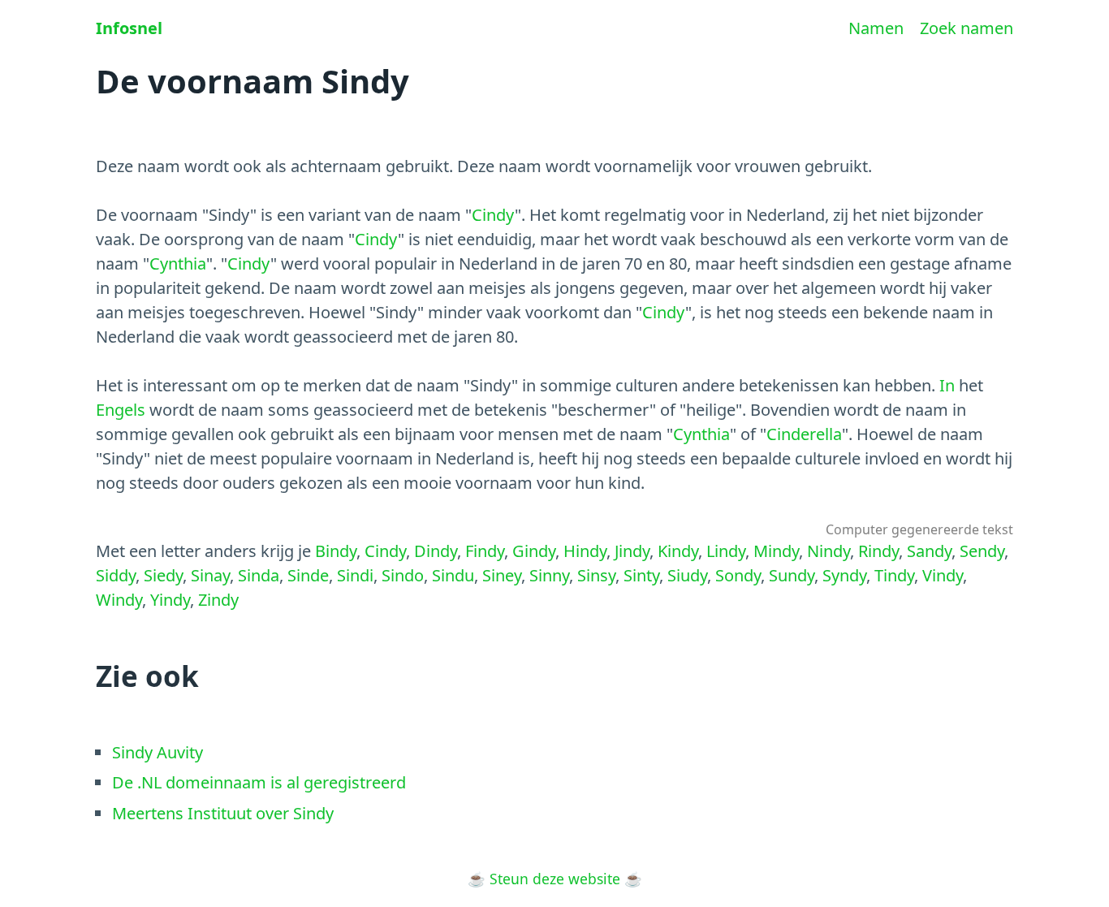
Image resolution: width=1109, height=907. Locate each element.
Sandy (929, 551)
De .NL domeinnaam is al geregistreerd (259, 782)
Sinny (549, 575)
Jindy (632, 551)
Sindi (355, 575)
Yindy (170, 600)
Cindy (493, 215)
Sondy (738, 575)
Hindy (584, 551)
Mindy (776, 551)
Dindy (435, 551)
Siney (501, 575)
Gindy (533, 551)
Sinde (308, 575)
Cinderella (804, 434)
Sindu (453, 575)
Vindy (942, 575)
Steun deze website (555, 878)
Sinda (258, 575)
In (947, 385)
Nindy (828, 551)
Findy (484, 551)
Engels (120, 410)
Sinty (641, 575)
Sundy (791, 575)
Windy (119, 600)
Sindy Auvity (157, 752)
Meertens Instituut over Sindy (223, 813)
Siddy (116, 575)
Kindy (678, 551)
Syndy (844, 575)
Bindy (335, 551)
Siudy (687, 575)
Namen (876, 28)
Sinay (210, 575)
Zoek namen (966, 28)
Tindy (894, 575)
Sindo (403, 575)
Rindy (878, 551)
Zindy (218, 600)
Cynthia (177, 263)
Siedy (163, 575)
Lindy (725, 551)
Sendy (982, 551)
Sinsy (596, 575)
